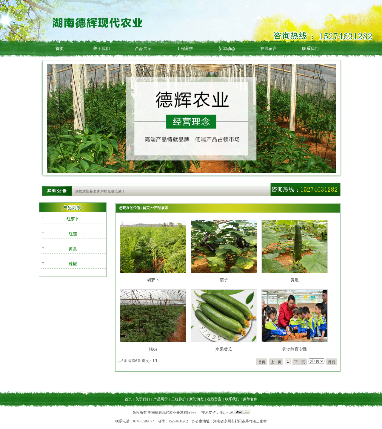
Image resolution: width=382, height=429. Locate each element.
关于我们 (101, 48)
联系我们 (310, 48)
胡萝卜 (153, 279)
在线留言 (268, 48)
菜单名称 (250, 399)
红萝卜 (73, 218)
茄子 (224, 279)
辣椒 (73, 263)
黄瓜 (73, 248)
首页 (60, 48)
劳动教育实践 (294, 349)
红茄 (73, 233)
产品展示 (143, 48)
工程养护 (185, 48)
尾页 (331, 362)
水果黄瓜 (223, 349)
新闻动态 (226, 48)
